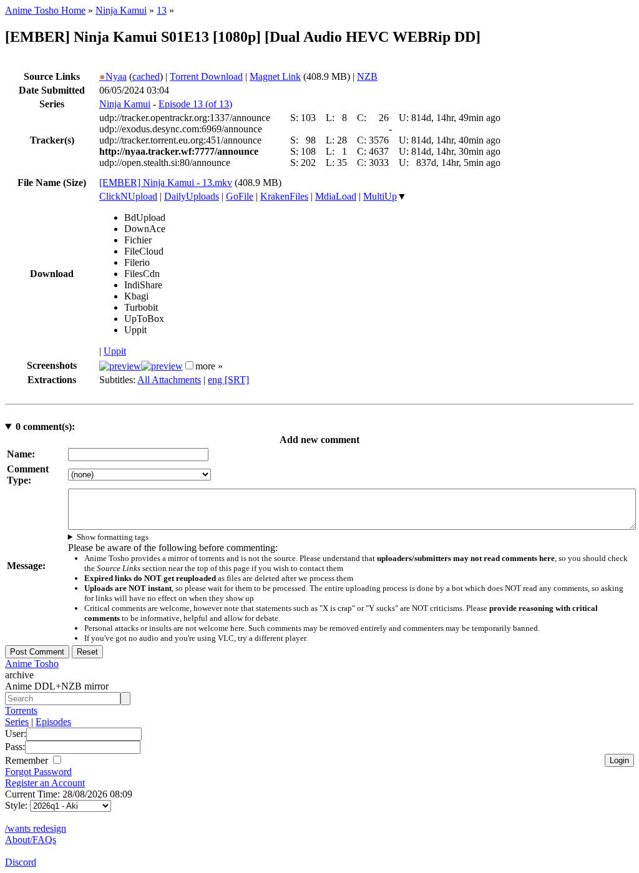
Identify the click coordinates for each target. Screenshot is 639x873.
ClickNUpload (128, 196)
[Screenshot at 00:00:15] (120, 366)
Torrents (21, 710)
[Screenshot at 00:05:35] (162, 366)
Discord (20, 862)
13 (162, 10)
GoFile (239, 196)
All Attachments (169, 379)
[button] (189, 365)
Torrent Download (206, 76)
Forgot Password (38, 771)
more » (209, 366)
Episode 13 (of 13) (195, 104)
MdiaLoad (335, 196)
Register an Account (45, 783)
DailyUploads (191, 196)
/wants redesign (35, 828)
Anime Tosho (32, 663)
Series (17, 721)
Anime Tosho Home (45, 10)
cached (146, 76)
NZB (367, 76)
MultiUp (380, 196)
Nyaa (113, 76)
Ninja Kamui (121, 10)
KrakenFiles (284, 196)
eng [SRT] (228, 379)
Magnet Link (275, 76)
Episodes (53, 721)
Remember (28, 760)
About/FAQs (30, 839)
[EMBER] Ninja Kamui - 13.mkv (165, 182)
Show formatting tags (113, 537)
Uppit (115, 351)
